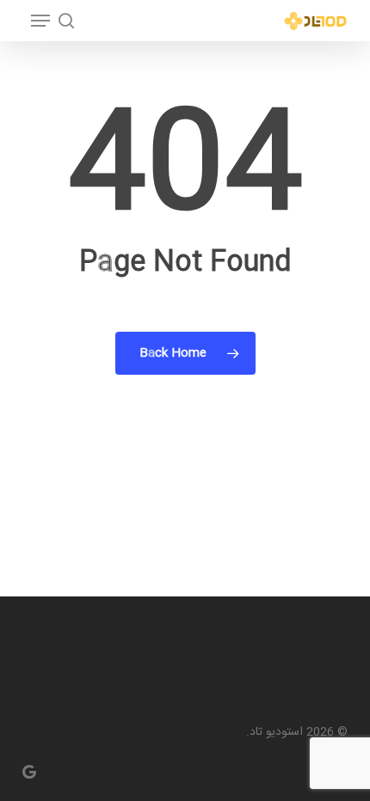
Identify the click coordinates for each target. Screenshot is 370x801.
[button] (40, 20)
